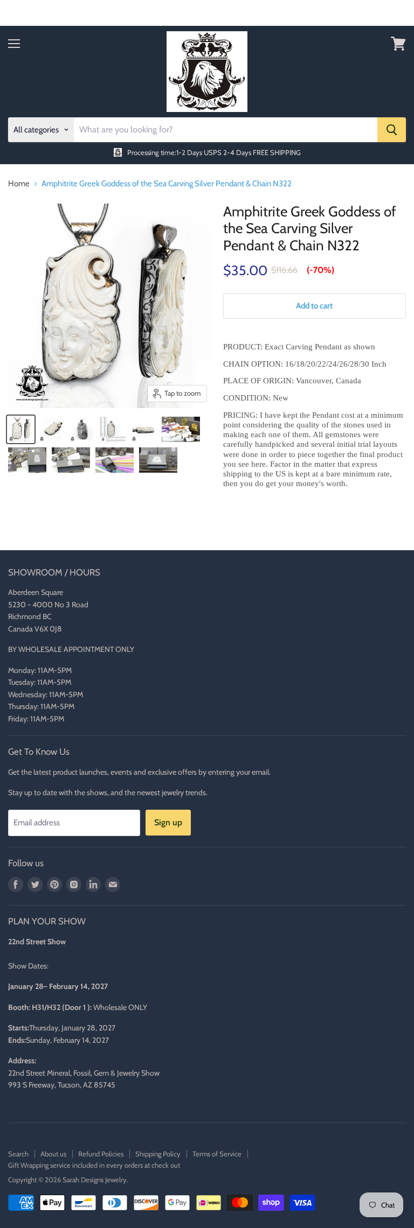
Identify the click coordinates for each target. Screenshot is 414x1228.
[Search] (391, 129)
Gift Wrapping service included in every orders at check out (94, 1165)
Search (18, 1153)
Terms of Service (217, 1153)
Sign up (168, 822)
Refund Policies (100, 1153)
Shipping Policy (158, 1153)
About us (53, 1153)
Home (19, 183)
